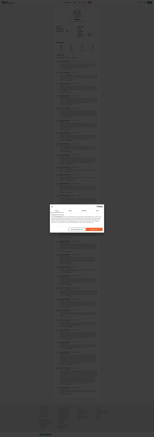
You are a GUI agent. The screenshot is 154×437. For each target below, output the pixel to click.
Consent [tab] (57, 210)
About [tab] (97, 210)
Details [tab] (70, 210)
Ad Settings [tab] (83, 210)
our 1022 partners (59, 216)
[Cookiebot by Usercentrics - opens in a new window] (97, 207)
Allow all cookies (94, 229)
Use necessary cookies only (77, 229)
